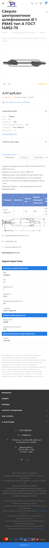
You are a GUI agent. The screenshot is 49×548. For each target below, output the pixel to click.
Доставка (38, 157)
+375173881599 (25, 430)
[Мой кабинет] (41, 4)
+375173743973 (37, 528)
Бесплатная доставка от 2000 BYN (17, 102)
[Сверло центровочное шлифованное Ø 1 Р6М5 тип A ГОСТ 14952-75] (24, 63)
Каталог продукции (12, 410)
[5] (46, 83)
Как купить (7, 416)
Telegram (21, 459)
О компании (8, 422)
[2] (40, 83)
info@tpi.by (26, 435)
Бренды (6, 404)
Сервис (5, 398)
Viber (27, 459)
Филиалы (6, 393)
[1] (38, 83)
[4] (44, 83)
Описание (9, 157)
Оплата (24, 157)
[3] (42, 83)
